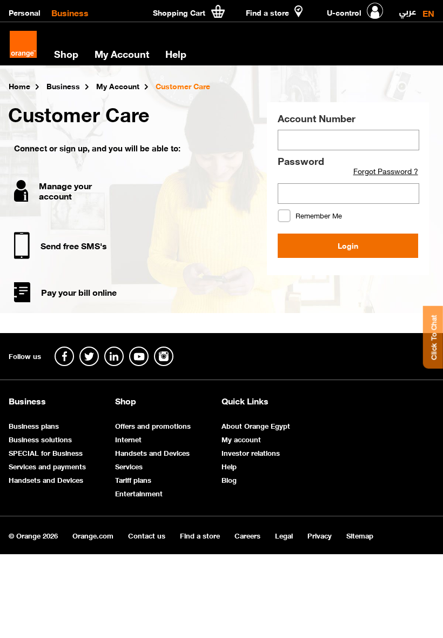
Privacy (319, 535)
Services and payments (47, 466)
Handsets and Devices (46, 479)
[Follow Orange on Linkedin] (114, 356)
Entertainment (139, 493)
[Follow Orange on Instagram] (163, 356)
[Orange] (23, 44)
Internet (128, 439)
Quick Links (245, 400)
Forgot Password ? (385, 170)
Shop (125, 400)
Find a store (200, 535)
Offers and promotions (153, 425)
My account (241, 439)
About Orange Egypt (256, 425)
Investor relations (251, 452)
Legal (284, 535)
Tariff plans (133, 479)
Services (129, 466)
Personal (25, 12)
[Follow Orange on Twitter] (89, 356)
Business (70, 12)
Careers (247, 535)
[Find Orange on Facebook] (64, 356)
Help (229, 466)
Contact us (146, 535)
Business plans (34, 425)
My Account (122, 53)
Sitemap (359, 535)
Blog (229, 479)
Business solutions (40, 439)
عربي (407, 9)
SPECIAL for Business (46, 452)
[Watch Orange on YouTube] (139, 356)
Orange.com (92, 535)
